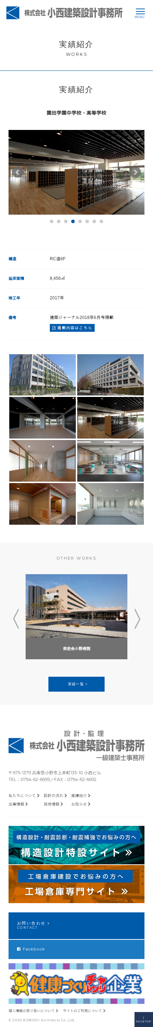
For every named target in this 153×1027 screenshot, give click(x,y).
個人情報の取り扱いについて (32, 1011)
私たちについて (22, 795)
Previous (16, 619)
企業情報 (16, 804)
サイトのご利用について (82, 1011)
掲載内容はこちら (74, 328)
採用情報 (51, 804)
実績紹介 (79, 795)
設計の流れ (53, 795)
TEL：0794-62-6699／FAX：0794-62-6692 (52, 779)
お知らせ (79, 804)
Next (137, 619)
